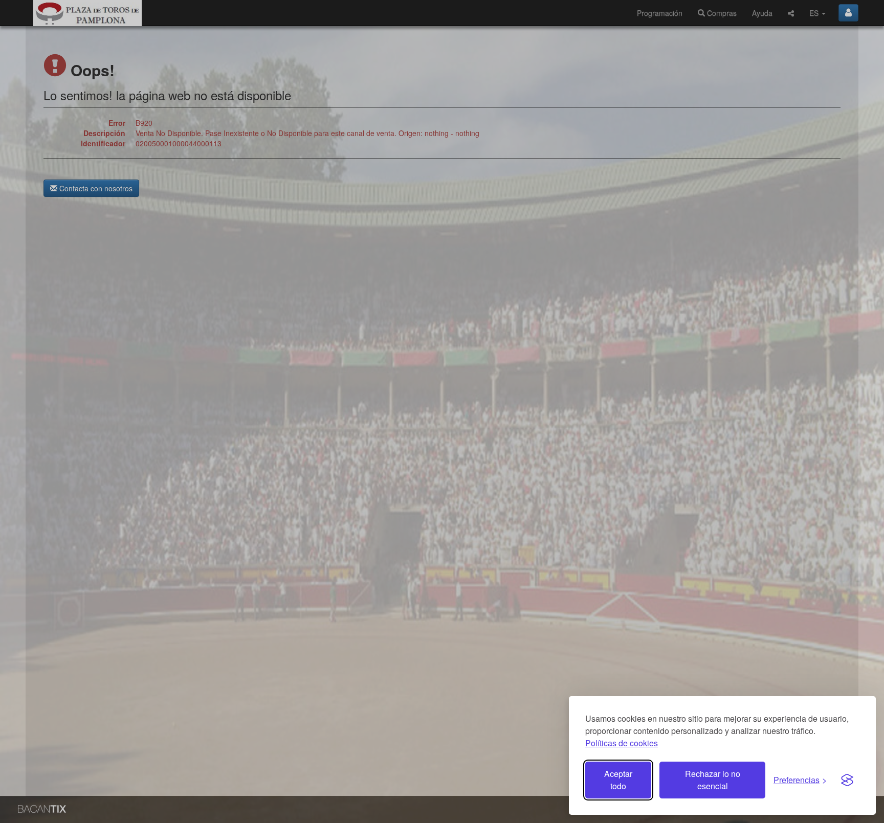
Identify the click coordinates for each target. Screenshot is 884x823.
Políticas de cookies (621, 743)
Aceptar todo (618, 780)
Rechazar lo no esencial (712, 780)
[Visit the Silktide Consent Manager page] (847, 780)
